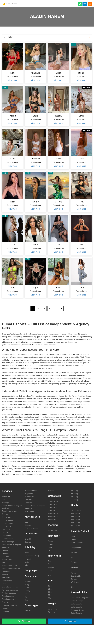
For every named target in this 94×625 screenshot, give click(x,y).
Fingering (5, 553)
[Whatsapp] (80, 4)
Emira (58, 287)
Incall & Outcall (76, 543)
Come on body (7, 523)
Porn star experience (10, 590)
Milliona (58, 202)
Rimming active (8, 596)
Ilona (81, 287)
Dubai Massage (77, 601)
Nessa (58, 116)
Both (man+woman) (32, 528)
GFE (3, 562)
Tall (26, 597)
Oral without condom (10, 587)
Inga (35, 287)
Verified (74, 552)
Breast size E (53, 513)
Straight (28, 539)
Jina (58, 244)
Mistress (5, 584)
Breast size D (53, 510)
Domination (6, 535)
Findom (5, 550)
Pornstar (74, 562)
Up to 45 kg (52, 609)
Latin (27, 562)
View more (12, 80)
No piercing (52, 530)
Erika (58, 73)
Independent (76, 547)
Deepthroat (6, 529)
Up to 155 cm (76, 510)
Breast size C (53, 507)
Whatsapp (26, 621)
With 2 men (29, 511)
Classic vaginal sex (9, 511)
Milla (12, 202)
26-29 (50, 592)
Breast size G (53, 520)
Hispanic (28, 559)
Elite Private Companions (80, 598)
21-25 (50, 589)
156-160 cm (75, 513)
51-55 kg (74, 490)
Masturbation (7, 581)
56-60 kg (74, 494)
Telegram (72, 621)
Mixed (27, 565)
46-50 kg (51, 612)
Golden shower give (9, 565)
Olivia (81, 116)
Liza (13, 244)
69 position (6, 496)
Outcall (73, 540)
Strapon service (31, 490)
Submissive (29, 497)
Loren (81, 158)
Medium (51, 567)
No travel (74, 573)
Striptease (29, 494)
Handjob (5, 575)
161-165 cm (75, 517)
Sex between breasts (10, 605)
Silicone (51, 490)
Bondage (5, 502)
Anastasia (35, 73)
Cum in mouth (7, 520)
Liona (81, 244)
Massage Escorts (77, 610)
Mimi (12, 73)
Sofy (13, 287)
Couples (5, 514)
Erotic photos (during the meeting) (11, 546)
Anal (3, 499)
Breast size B (53, 504)
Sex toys (5, 608)
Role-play (5, 602)
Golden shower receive (11, 568)
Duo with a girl (7, 539)
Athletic (27, 582)
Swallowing (29, 500)
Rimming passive (8, 599)
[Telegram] (84, 4)
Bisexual (28, 542)
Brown (50, 544)
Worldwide (75, 582)
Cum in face (6, 517)
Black (50, 547)
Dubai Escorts (76, 604)
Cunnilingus (6, 526)
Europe (74, 579)
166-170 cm (75, 520)
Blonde (50, 541)
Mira (35, 244)
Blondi (81, 73)
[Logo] (16, 3)
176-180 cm (75, 526)
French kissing (7, 559)
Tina (81, 202)
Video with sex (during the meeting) (35, 507)
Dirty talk (5, 532)
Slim (26, 594)
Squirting (5, 611)
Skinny (27, 591)
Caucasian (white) (32, 556)
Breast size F (53, 517)
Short (50, 564)
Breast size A (53, 501)
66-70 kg (74, 500)
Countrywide (76, 576)
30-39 (50, 595)
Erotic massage (8, 542)
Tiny (26, 600)
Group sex (6, 572)
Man (26, 522)
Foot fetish (6, 556)
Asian (27, 553)
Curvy (27, 588)
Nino (12, 158)
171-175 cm (75, 523)
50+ (49, 598)
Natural (27, 611)
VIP (72, 557)
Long (50, 570)
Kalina (13, 116)
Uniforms (28, 503)
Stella (35, 116)
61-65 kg (74, 497)
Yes (49, 575)
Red (49, 550)
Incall (73, 536)
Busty (27, 585)
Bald (49, 561)
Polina (58, 158)
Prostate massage (9, 593)
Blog (72, 587)
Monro (35, 202)
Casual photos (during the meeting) (12, 507)
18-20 (50, 586)
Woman (28, 525)
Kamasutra (6, 578)
